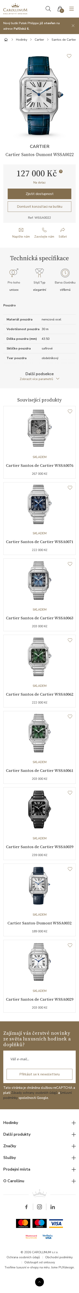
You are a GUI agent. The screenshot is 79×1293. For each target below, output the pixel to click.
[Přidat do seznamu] (71, 56)
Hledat (48, 9)
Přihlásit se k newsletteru (39, 1074)
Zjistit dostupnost (40, 193)
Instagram (39, 1207)
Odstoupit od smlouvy (39, 1262)
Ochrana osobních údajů (23, 1257)
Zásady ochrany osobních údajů (34, 1093)
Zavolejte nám (44, 237)
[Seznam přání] (70, 411)
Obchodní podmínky (59, 1257)
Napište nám (21, 237)
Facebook (26, 1207)
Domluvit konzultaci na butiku (39, 206)
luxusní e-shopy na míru (33, 1267)
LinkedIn (52, 1207)
